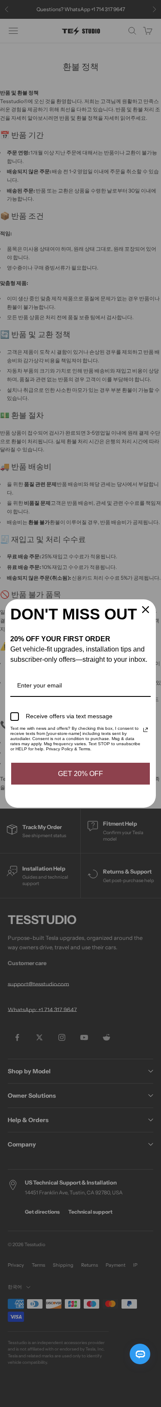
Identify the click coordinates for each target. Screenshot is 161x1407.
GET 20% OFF (80, 773)
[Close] (145, 609)
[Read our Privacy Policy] (145, 730)
